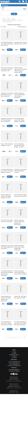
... (5, 337)
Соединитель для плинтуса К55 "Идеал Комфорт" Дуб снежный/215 (7, 247)
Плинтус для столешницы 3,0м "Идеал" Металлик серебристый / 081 (7, 69)
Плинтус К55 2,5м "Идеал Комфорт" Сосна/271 (7, 144)
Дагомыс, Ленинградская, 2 (14, 365)
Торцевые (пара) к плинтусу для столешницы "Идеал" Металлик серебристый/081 (20, 70)
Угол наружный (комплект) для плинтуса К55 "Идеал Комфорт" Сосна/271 (7, 170)
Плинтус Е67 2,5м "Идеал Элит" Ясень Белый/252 (7, 220)
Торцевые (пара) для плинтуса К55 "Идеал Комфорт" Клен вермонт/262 (6, 299)
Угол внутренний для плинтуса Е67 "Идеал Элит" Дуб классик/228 (6, 323)
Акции (14, 353)
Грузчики (15, 356)
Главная (3, 18)
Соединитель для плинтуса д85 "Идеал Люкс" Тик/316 (20, 42)
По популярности (22, 26)
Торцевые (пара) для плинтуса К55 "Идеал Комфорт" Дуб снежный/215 (19, 248)
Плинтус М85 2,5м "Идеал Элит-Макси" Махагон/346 (20, 195)
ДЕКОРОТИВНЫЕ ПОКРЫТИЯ (9, 20)
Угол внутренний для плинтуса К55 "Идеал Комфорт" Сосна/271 (19, 145)
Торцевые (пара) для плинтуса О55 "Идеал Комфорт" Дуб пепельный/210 (19, 222)
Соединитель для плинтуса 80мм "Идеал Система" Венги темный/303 (7, 94)
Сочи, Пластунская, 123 (14, 362)
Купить (10, 49)
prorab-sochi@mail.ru (14, 369)
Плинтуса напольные (7, 21)
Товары (8, 18)
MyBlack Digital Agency (14, 392)
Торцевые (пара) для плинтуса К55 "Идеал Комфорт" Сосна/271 (6, 196)
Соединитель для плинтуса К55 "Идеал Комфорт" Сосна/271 (20, 170)
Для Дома (13, 18)
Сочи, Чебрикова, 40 (14, 364)
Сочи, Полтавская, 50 (15, 361)
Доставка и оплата (14, 354)
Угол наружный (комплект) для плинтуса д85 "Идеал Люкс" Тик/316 (7, 43)
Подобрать (14, 14)
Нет (11, 75)
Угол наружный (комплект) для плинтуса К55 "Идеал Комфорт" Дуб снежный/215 (7, 273)
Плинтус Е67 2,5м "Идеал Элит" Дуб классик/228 (20, 297)
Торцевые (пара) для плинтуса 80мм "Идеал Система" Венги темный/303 (19, 95)
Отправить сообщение (14, 371)
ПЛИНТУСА (20, 20)
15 (24, 337)
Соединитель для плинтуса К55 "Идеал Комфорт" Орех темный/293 (7, 120)
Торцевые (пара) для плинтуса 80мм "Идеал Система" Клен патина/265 (20, 272)
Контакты (14, 357)
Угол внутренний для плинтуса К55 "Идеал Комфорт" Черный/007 (19, 120)
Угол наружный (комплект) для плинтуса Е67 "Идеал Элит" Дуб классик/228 (20, 323)
